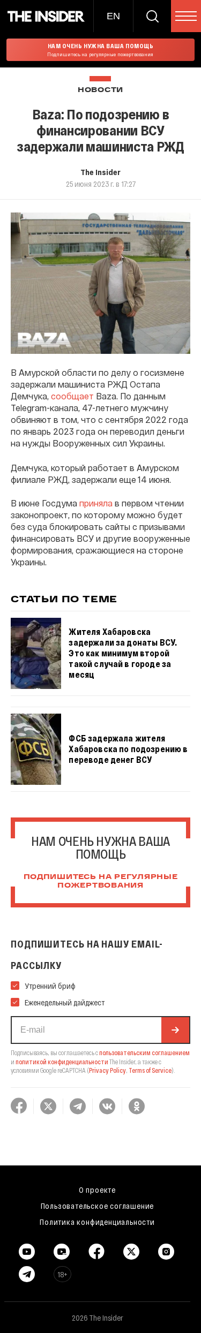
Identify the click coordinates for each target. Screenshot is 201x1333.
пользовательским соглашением (144, 1052)
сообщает (72, 396)
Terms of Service (150, 1070)
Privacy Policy (107, 1070)
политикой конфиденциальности (62, 1061)
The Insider (100, 172)
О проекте (97, 1189)
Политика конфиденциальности (97, 1221)
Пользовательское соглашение (97, 1205)
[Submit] (175, 1030)
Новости (100, 90)
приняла (96, 503)
